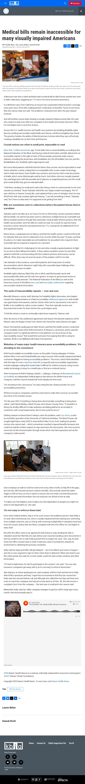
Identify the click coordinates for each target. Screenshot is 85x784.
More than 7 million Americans (17, 150)
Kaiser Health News (60, 681)
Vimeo (31, 743)
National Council (73, 373)
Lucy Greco (65, 415)
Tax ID (71, 743)
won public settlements (54, 282)
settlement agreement (58, 299)
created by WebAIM (31, 362)
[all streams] (81, 11)
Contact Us (41, 743)
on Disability (9, 376)
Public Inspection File (57, 743)
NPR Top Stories (15, 689)
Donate (76, 3)
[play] (6, 11)
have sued (35, 282)
